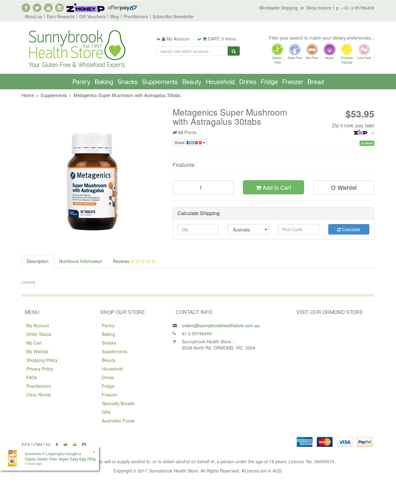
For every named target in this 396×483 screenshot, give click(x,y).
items (222, 39)
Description (38, 261)
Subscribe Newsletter (173, 16)
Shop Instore (318, 8)
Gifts (106, 412)
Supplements (160, 81)
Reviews (122, 261)
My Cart (34, 343)
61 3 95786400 (197, 333)
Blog (114, 16)
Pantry (81, 81)
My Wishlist (37, 351)
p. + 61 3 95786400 (355, 8)
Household (220, 81)
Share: (180, 142)
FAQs (31, 377)
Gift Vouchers (92, 16)
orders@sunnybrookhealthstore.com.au (221, 325)
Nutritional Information (80, 261)
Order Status (38, 334)
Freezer (292, 81)
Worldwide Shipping (278, 8)
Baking (104, 81)
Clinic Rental (38, 395)
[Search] (234, 51)
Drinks (247, 81)
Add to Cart (276, 187)
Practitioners (135, 16)
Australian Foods (118, 420)
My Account (37, 325)
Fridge (269, 81)
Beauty (191, 81)
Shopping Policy (42, 360)
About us (33, 16)
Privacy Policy (39, 369)
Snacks (128, 81)
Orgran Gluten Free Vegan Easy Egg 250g (60, 458)
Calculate (350, 229)
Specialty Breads (118, 403)
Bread (316, 81)
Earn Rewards (61, 16)
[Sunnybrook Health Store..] (76, 48)
